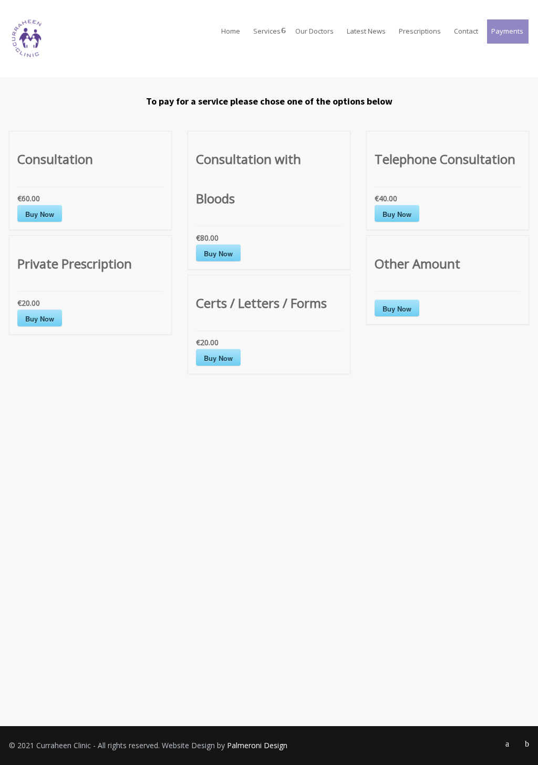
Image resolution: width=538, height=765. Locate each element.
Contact (466, 31)
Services (267, 31)
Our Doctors (314, 31)
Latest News (366, 31)
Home (230, 31)
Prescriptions (420, 31)
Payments (507, 31)
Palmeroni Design (257, 745)
